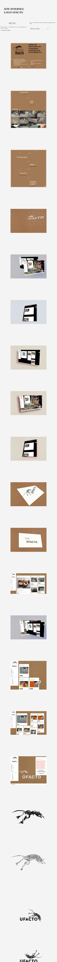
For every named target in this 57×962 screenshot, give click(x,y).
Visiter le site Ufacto (6, 30)
